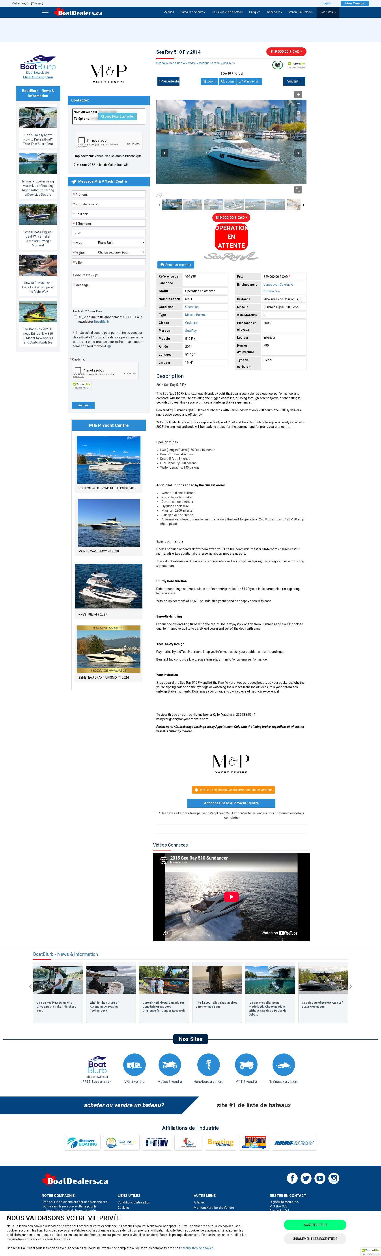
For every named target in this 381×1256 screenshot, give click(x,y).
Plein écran (252, 81)
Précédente (168, 81)
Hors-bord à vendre (208, 1082)
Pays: (78, 243)
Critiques (254, 12)
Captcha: (77, 359)
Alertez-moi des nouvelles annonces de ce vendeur (236, 790)
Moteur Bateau (209, 63)
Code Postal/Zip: (85, 275)
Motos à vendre (169, 1082)
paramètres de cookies (197, 1248)
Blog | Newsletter (38, 75)
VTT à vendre (246, 1082)
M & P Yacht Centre (109, 425)
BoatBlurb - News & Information (65, 954)
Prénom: (80, 194)
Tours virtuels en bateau (227, 12)
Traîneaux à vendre (283, 1082)
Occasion (192, 307)
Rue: (77, 233)
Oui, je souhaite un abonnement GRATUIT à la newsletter (109, 319)
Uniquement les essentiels (315, 1239)
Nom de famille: (85, 204)
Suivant (294, 81)
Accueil (169, 12)
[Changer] (27, 3)
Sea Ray (191, 330)
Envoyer (83, 405)
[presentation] (30, 985)
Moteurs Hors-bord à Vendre (214, 1207)
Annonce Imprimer (178, 265)
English (326, 3)
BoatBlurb (101, 321)
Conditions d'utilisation (134, 1202)
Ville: (77, 262)
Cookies (123, 1207)
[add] (277, 65)
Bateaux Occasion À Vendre (176, 63)
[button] (371, 1252)
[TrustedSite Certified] (296, 65)
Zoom (211, 81)
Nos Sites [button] (327, 12)
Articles (199, 1202)
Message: (81, 285)
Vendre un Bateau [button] (300, 12)
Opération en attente (231, 236)
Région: (79, 252)
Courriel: (80, 214)
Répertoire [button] (273, 12)
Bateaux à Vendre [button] (191, 12)
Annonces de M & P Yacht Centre (231, 803)
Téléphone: (82, 223)
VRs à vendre (134, 1082)
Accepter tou (315, 1225)
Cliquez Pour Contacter (117, 116)
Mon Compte (354, 3)
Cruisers (229, 63)
